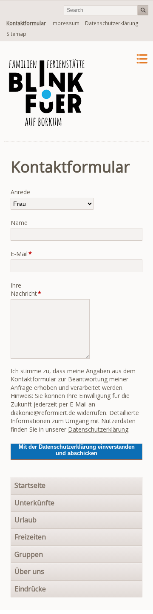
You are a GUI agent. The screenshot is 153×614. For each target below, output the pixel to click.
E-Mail (24, 254)
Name (19, 223)
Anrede (20, 192)
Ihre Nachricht (24, 289)
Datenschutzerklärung (98, 429)
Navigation (120, 59)
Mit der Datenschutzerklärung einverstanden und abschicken (77, 450)
